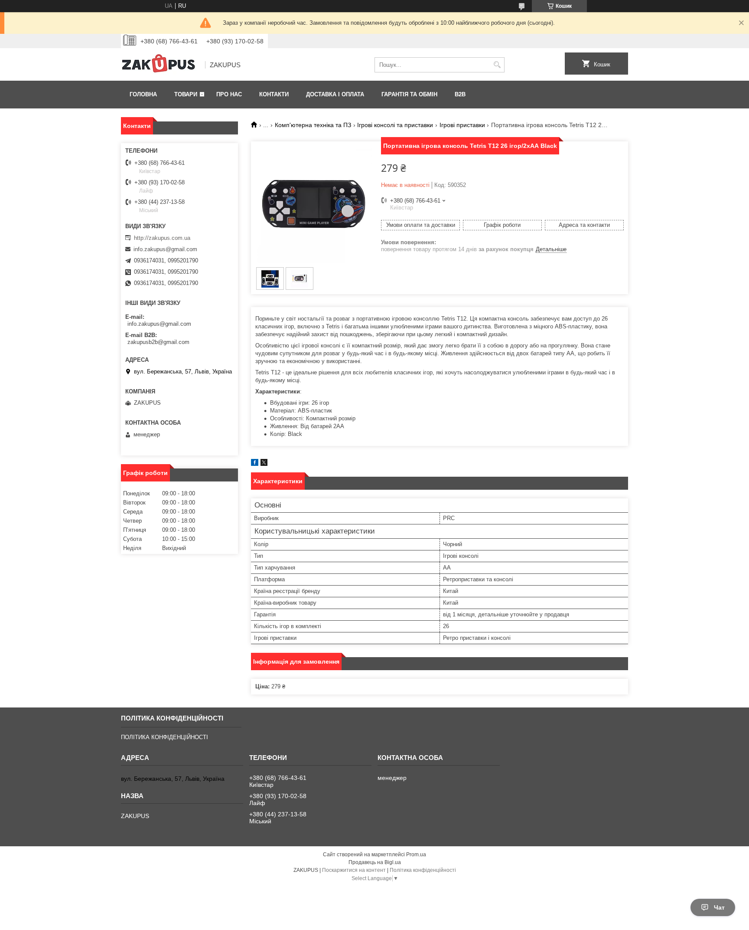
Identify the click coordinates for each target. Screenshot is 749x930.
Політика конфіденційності (423, 870)
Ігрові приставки (462, 124)
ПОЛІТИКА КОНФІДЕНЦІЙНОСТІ (164, 737)
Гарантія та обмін (409, 94)
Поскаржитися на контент (354, 870)
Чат (719, 907)
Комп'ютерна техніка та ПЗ (313, 124)
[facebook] (254, 464)
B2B (460, 94)
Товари (185, 94)
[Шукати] (497, 64)
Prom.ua (416, 854)
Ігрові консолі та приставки (395, 124)
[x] (264, 464)
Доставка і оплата (335, 94)
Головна (143, 94)
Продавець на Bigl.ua (374, 862)
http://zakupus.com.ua (162, 238)
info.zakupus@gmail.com (165, 249)
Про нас (229, 94)
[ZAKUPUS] (160, 65)
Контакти (274, 94)
